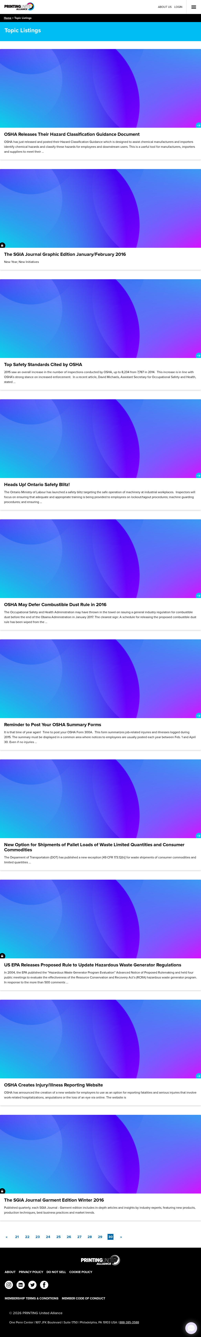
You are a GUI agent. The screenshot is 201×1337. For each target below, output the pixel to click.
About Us (165, 7)
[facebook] (44, 1285)
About (10, 1272)
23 (38, 1236)
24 (48, 1236)
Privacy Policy (31, 1272)
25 (58, 1236)
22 (27, 1236)
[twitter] (32, 1285)
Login (178, 7)
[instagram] (9, 1285)
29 (100, 1236)
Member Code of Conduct (83, 1298)
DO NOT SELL (56, 1272)
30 (110, 1236)
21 (17, 1236)
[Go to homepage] (100, 1260)
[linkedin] (20, 1285)
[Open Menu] (193, 7)
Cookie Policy (80, 1272)
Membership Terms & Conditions (31, 1298)
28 (90, 1236)
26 (69, 1236)
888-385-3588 (129, 1322)
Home (7, 18)
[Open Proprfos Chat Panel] (191, 1328)
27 (79, 1236)
